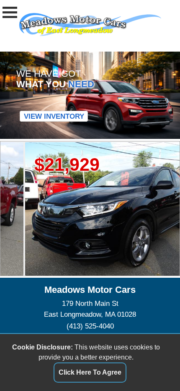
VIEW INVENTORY (54, 116)
